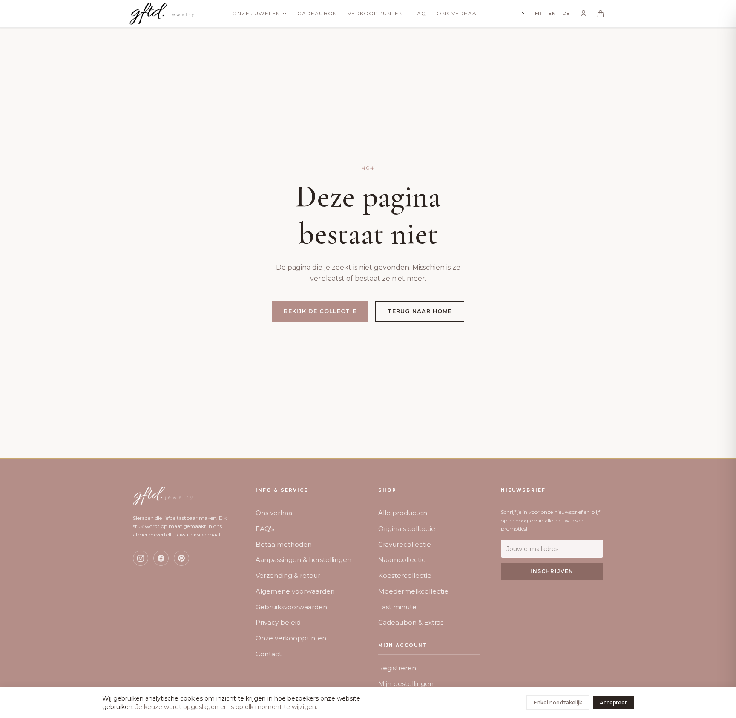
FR (538, 13)
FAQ (420, 13)
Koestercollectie (404, 575)
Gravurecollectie (404, 544)
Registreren (397, 668)
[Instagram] (140, 558)
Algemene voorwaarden (295, 591)
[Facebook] (161, 558)
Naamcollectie (402, 560)
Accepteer (613, 702)
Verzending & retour (288, 575)
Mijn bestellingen (406, 684)
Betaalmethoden (284, 544)
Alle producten (402, 513)
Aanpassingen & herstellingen (303, 560)
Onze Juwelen (256, 13)
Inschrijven (551, 571)
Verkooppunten (375, 13)
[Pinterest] (181, 558)
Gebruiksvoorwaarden (291, 607)
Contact (269, 654)
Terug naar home (420, 311)
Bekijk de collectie (320, 311)
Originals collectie (406, 529)
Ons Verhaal (458, 13)
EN (552, 13)
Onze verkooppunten (291, 638)
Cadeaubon (317, 13)
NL (524, 13)
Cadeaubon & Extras (410, 622)
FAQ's (265, 529)
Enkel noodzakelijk (558, 702)
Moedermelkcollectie (413, 591)
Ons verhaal (275, 513)
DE (566, 13)
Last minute (397, 607)
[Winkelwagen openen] (601, 14)
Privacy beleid (278, 622)
